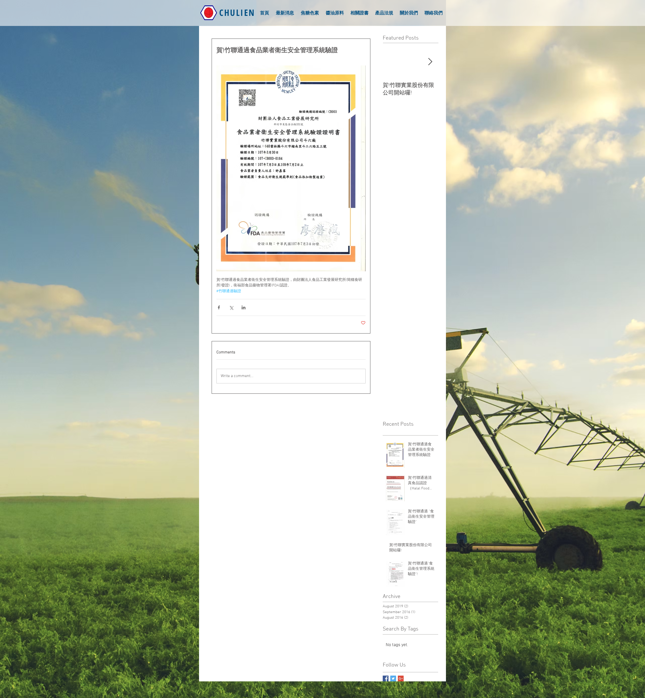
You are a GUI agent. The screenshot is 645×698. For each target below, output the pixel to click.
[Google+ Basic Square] (401, 678)
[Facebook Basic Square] (386, 678)
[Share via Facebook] (218, 307)
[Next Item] (430, 62)
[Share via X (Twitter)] (231, 307)
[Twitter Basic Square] (393, 678)
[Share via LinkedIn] (243, 307)
